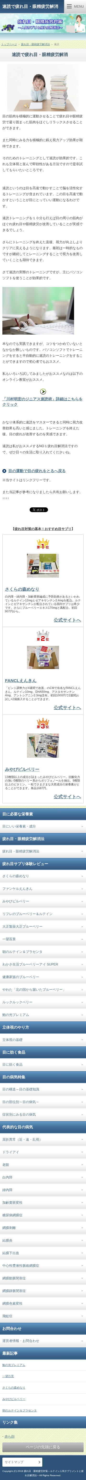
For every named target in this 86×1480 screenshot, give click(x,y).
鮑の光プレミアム (15, 1015)
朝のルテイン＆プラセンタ (22, 952)
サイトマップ (14, 1462)
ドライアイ (10, 1152)
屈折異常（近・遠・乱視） (22, 1139)
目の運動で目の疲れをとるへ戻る (37, 471)
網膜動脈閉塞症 (14, 1278)
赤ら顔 (10, 1436)
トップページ (9, 44)
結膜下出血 (10, 1253)
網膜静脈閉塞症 (14, 1291)
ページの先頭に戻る (43, 1447)
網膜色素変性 (12, 1303)
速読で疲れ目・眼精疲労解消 (30, 6)
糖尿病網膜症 (12, 1215)
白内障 (7, 1177)
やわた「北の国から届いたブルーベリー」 (34, 989)
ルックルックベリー (17, 1002)
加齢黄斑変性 (12, 1202)
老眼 (5, 1165)
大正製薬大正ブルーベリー (22, 926)
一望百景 (9, 939)
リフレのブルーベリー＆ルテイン (27, 914)
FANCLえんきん (21, 680)
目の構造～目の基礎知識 (20, 1089)
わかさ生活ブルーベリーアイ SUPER (30, 964)
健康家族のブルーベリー (20, 977)
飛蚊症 (7, 1316)
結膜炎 (7, 1240)
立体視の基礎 (12, 1040)
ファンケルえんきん (17, 889)
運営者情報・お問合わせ (20, 1341)
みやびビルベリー (22, 769)
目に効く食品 (12, 1064)
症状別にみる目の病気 (19, 1114)
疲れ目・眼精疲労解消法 (35, 44)
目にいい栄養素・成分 (19, 826)
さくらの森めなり (22, 589)
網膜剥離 (9, 1228)
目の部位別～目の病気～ (20, 1102)
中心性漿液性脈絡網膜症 (20, 1265)
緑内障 (7, 1190)
